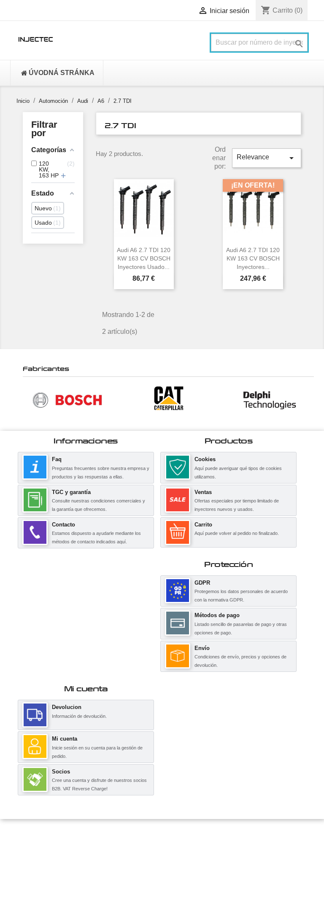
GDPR (202, 583)
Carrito (203, 524)
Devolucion (66, 707)
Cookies (205, 459)
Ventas (203, 492)
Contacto (63, 524)
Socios (61, 771)
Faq (57, 459)
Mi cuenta (64, 739)
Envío (202, 648)
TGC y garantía (71, 492)
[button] (27, 399)
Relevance (267, 158)
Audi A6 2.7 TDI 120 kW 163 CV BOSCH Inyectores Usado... (143, 258)
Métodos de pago (217, 615)
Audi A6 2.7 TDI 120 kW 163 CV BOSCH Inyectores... (253, 258)
